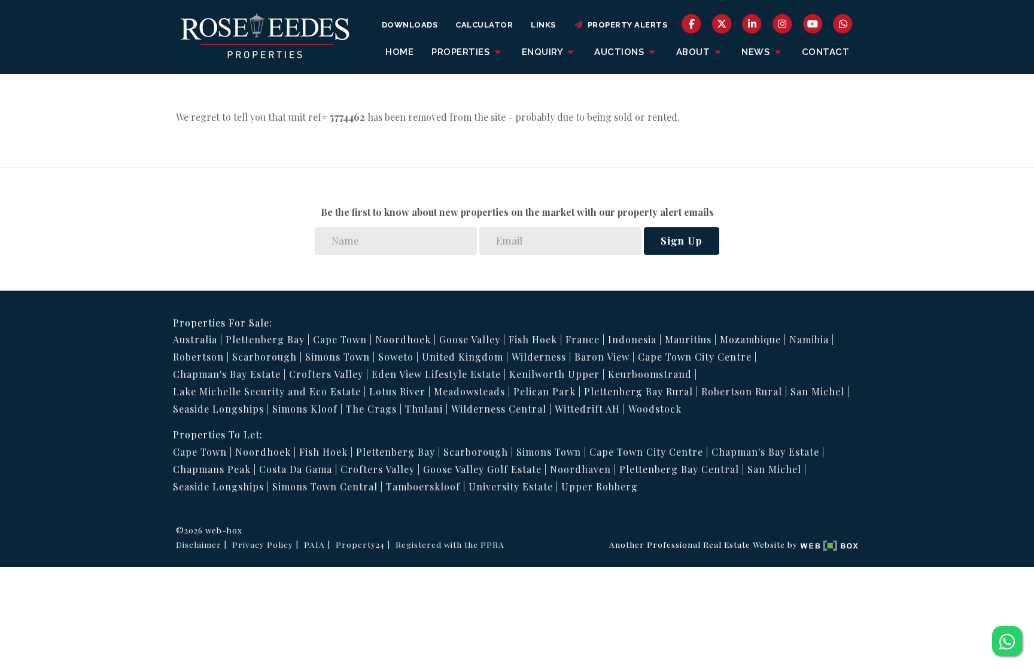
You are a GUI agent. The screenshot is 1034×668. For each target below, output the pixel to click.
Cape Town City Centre (695, 356)
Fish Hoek (533, 339)
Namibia (809, 339)
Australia (195, 339)
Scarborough (264, 356)
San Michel (817, 391)
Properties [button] (461, 52)
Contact (826, 52)
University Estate (511, 486)
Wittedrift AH (587, 408)
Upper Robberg (599, 486)
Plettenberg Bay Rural (638, 391)
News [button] (757, 52)
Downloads (410, 24)
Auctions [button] (620, 52)
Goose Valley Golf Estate (482, 469)
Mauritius (688, 339)
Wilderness (539, 356)
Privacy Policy (262, 544)
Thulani (424, 408)
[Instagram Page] (782, 23)
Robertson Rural (741, 391)
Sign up (681, 240)
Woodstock (655, 408)
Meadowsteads (469, 391)
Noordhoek (403, 339)
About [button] (694, 52)
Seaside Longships (218, 408)
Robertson (198, 356)
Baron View (601, 356)
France (582, 339)
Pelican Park (544, 391)
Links (543, 24)
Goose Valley (469, 339)
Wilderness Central (498, 408)
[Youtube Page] (813, 23)
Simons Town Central (325, 486)
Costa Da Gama (295, 469)
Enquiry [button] (543, 52)
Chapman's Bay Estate (227, 374)
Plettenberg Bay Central (679, 469)
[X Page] (722, 23)
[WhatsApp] (843, 23)
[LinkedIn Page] (752, 23)
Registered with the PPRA (450, 544)
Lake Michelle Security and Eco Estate (267, 391)
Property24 (360, 544)
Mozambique (750, 339)
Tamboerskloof (423, 486)
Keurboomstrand (650, 374)
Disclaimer (198, 544)
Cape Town (340, 339)
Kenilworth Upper (554, 374)
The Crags (371, 408)
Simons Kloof (304, 408)
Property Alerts (625, 24)
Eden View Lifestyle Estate (436, 374)
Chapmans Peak (212, 469)
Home (399, 52)
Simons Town (337, 356)
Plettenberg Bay (265, 339)
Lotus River (397, 391)
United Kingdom (462, 356)
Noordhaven (580, 469)
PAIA (314, 544)
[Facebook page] (691, 23)
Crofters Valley (326, 374)
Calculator (484, 24)
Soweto (395, 356)
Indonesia (632, 339)
